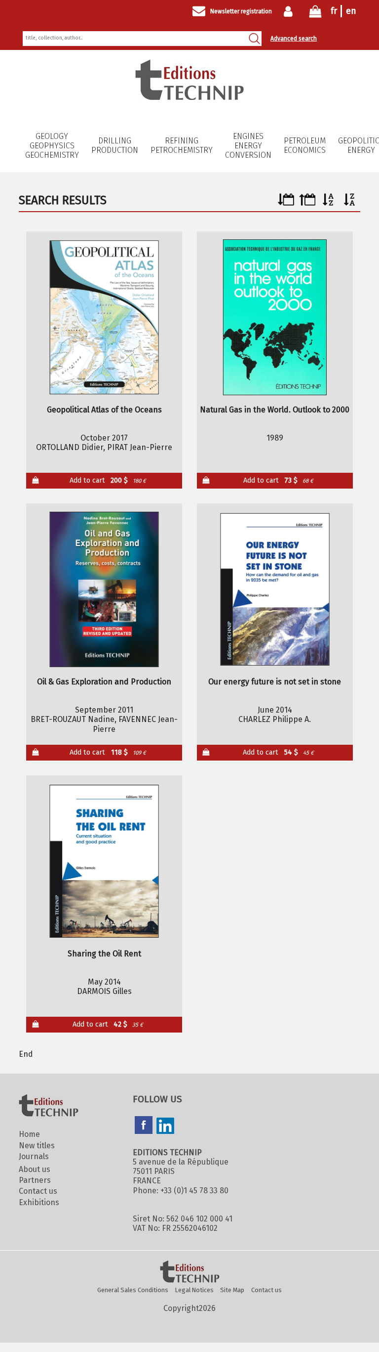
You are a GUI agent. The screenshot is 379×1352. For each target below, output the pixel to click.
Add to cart (108, 480)
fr (334, 10)
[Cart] (315, 13)
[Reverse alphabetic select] (349, 203)
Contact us (38, 1191)
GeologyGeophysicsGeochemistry (52, 146)
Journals (34, 1156)
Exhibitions (39, 1202)
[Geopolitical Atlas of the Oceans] (104, 317)
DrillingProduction (114, 145)
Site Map (232, 1290)
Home (29, 1134)
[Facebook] (143, 1126)
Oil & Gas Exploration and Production (104, 681)
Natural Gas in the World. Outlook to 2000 (274, 409)
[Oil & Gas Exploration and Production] (104, 589)
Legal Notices (194, 1290)
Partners (35, 1180)
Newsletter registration (241, 11)
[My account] (290, 11)
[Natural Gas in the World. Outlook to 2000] (274, 317)
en (351, 10)
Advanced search (293, 38)
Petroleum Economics (305, 145)
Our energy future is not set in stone (274, 681)
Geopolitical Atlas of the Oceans (104, 409)
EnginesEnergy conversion (248, 146)
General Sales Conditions (132, 1290)
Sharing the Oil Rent (104, 953)
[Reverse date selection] (307, 203)
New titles (37, 1145)
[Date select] (286, 203)
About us (34, 1169)
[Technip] (189, 97)
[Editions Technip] (189, 1272)
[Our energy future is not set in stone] (274, 589)
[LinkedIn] (165, 1127)
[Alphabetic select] (328, 203)
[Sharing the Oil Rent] (104, 861)
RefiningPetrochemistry (182, 145)
